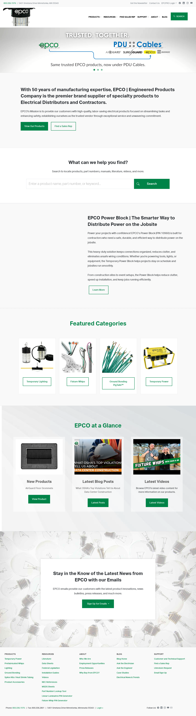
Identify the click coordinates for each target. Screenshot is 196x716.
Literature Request (163, 668)
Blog (164, 17)
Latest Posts (98, 503)
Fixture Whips (77, 382)
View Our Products (34, 126)
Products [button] (94, 17)
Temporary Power (159, 382)
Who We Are (85, 659)
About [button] (154, 17)
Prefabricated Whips (14, 663)
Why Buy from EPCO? (89, 673)
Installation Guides (50, 673)
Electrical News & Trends (128, 677)
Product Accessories (14, 682)
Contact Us (154, 3)
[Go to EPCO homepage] (20, 24)
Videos (45, 677)
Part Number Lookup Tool (54, 691)
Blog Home (122, 659)
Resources (48, 654)
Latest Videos (157, 503)
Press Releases (86, 668)
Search (180, 16)
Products (10, 654)
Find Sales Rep (127, 17)
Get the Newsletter (138, 3)
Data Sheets (47, 663)
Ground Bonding (12, 673)
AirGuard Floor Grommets (39, 488)
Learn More (99, 290)
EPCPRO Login (168, 3)
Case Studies (123, 673)
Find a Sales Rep (63, 126)
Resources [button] (110, 17)
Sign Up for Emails (97, 604)
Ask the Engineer (124, 668)
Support (159, 654)
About (82, 654)
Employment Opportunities (92, 663)
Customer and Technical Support (169, 659)
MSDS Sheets (48, 687)
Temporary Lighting (37, 382)
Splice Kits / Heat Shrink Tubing (19, 677)
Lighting (8, 668)
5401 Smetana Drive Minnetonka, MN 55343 (39, 3)
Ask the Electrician (125, 663)
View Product (39, 499)
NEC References (49, 682)
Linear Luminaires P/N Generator (57, 696)
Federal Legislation (51, 668)
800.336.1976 (10, 3)
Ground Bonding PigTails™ (118, 383)
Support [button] (142, 17)
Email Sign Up (160, 673)
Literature (46, 659)
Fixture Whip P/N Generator (54, 701)
